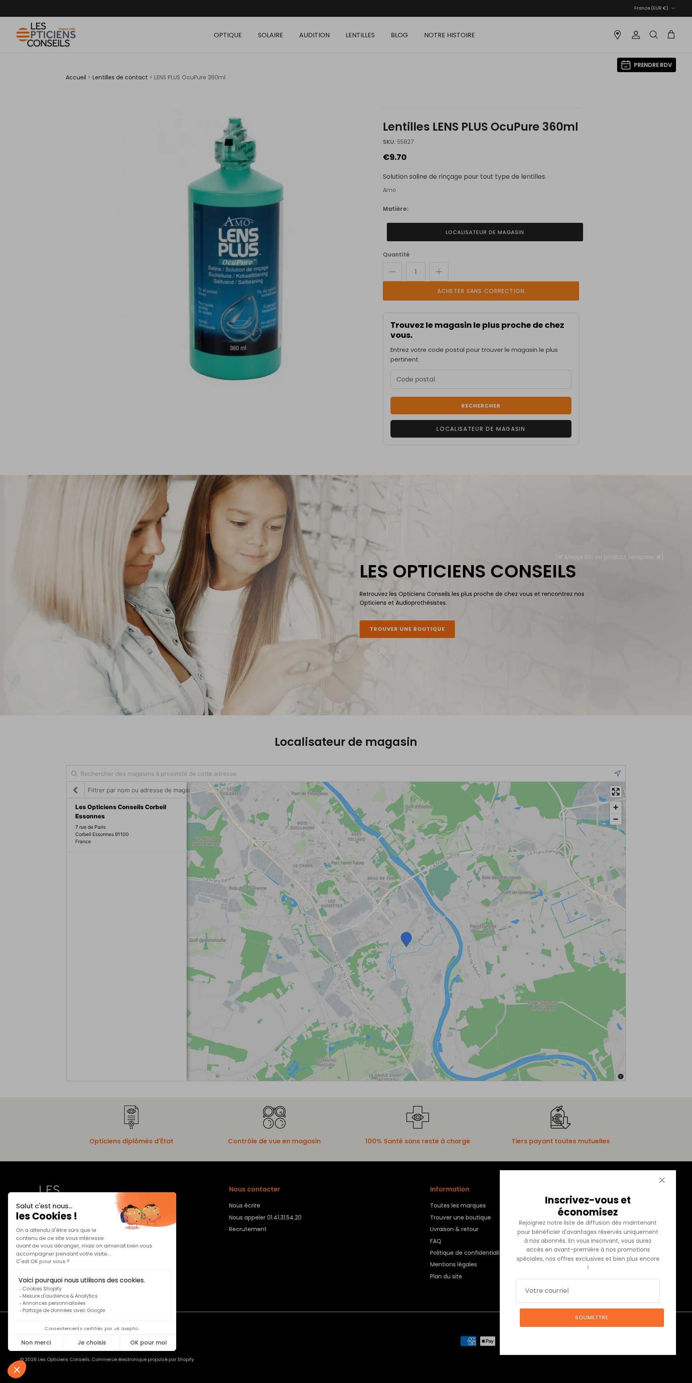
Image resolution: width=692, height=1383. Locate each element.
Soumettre (592, 1317)
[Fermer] (662, 1180)
